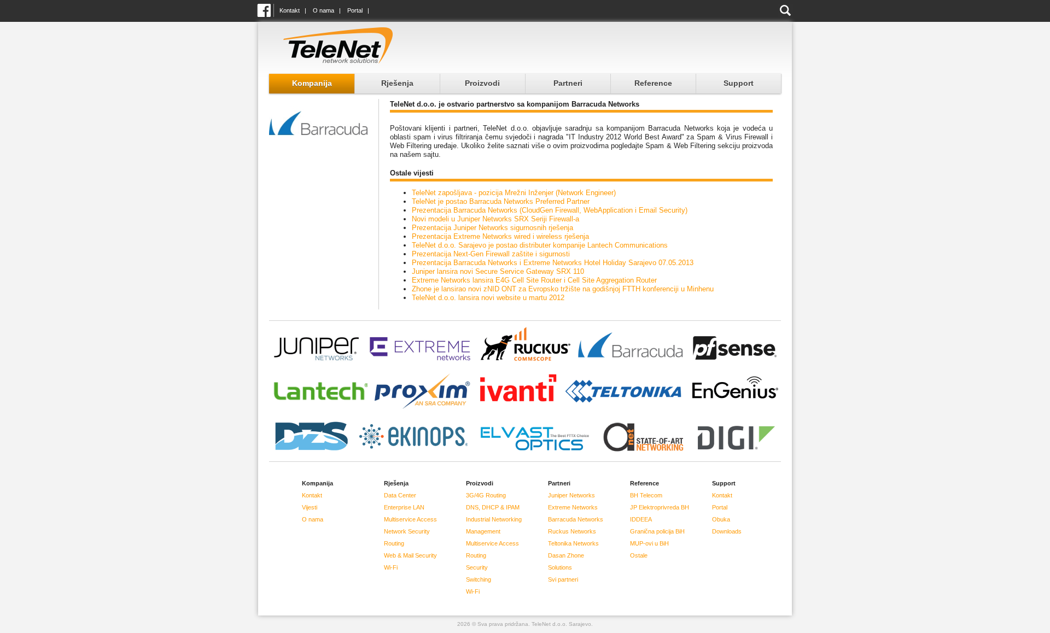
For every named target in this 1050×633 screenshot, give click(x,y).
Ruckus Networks (572, 531)
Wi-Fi (391, 567)
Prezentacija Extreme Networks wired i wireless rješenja (500, 236)
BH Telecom (646, 495)
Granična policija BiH (657, 531)
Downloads (727, 531)
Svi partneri (563, 579)
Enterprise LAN (404, 507)
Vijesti (309, 507)
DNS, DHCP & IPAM (493, 507)
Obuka (721, 519)
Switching (478, 579)
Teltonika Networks (573, 543)
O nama (323, 10)
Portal (355, 10)
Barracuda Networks (575, 519)
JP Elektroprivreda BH (659, 507)
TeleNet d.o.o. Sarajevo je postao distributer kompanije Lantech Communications (540, 245)
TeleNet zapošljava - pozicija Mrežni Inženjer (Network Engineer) (514, 193)
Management (483, 531)
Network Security (407, 531)
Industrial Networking (494, 519)
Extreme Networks (573, 507)
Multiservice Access (410, 519)
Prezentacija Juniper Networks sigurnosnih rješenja (492, 228)
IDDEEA (641, 519)
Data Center (400, 495)
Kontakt (289, 10)
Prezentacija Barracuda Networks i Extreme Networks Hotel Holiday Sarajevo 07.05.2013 (552, 263)
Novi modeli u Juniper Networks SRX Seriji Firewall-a (495, 219)
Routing (394, 543)
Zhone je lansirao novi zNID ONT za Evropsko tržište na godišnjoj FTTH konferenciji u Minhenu (563, 289)
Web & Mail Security (410, 555)
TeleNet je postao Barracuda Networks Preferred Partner (501, 201)
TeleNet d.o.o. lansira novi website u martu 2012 (488, 298)
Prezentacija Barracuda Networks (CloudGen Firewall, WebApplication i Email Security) (549, 210)
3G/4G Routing (486, 495)
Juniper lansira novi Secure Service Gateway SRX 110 (498, 271)
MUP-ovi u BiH (649, 543)
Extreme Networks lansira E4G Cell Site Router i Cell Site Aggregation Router (534, 280)
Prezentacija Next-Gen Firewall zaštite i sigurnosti (491, 254)
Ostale (639, 555)
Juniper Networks (571, 495)
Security (477, 567)
